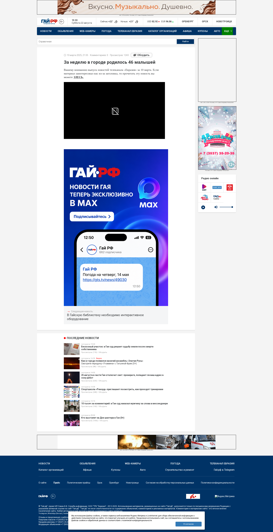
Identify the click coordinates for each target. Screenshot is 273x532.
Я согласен (188, 524)
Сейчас (107, 21)
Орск (99, 482)
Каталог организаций (162, 31)
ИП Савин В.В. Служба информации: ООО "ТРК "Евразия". (81, 506)
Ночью (127, 21)
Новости (46, 31)
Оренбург (114, 482)
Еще (228, 31)
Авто (217, 31)
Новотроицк (132, 482)
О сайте (42, 482)
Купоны (203, 31)
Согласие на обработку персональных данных (170, 482)
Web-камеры (87, 31)
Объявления (65, 31)
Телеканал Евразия (130, 31)
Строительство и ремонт (179, 469)
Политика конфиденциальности (217, 482)
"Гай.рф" (44, 506)
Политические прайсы (78, 482)
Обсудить (143, 55)
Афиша (187, 31)
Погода (106, 31)
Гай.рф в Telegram (224, 469)
